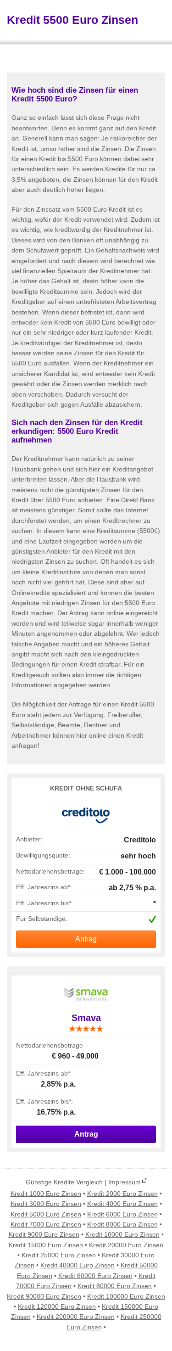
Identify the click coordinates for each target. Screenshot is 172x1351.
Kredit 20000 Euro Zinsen (126, 1245)
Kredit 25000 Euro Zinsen (59, 1255)
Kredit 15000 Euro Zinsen (46, 1245)
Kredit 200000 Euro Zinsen (76, 1316)
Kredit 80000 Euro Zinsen (115, 1285)
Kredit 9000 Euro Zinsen (44, 1234)
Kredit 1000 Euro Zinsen (46, 1193)
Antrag (86, 939)
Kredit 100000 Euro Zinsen (126, 1296)
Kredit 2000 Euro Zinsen (122, 1193)
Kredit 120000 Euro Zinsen (57, 1306)
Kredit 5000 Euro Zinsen (46, 1214)
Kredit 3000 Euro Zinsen (46, 1203)
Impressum (124, 1182)
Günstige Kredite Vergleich (64, 1182)
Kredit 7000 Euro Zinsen (46, 1224)
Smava (86, 1018)
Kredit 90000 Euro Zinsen (44, 1296)
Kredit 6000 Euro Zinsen (122, 1214)
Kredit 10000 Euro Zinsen (122, 1234)
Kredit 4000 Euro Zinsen (122, 1203)
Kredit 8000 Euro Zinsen (122, 1224)
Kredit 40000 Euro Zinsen (77, 1265)
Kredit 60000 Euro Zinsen (95, 1275)
